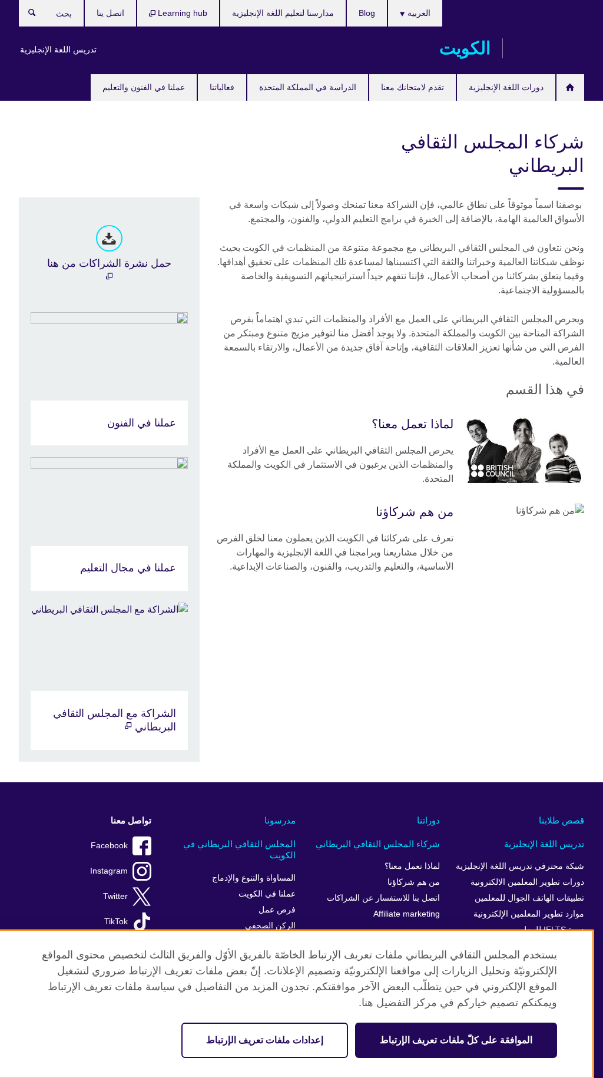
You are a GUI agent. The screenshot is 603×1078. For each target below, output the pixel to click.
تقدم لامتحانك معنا (412, 87)
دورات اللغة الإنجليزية (506, 87)
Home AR (570, 87)
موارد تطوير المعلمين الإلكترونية (528, 914)
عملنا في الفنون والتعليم (143, 87)
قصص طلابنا (561, 820)
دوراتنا (428, 820)
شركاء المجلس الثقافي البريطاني (378, 844)
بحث (26, 15)
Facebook (109, 845)
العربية (417, 13)
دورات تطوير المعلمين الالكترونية (527, 882)
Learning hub (181, 13)
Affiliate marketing (406, 914)
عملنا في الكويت (267, 893)
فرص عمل (277, 909)
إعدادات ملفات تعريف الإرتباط (264, 1040)
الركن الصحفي (270, 925)
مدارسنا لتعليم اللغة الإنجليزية (283, 13)
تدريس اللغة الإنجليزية (58, 49)
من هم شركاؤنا (413, 882)
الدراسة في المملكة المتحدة (307, 87)
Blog (367, 13)
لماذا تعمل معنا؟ (412, 866)
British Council (549, 48)
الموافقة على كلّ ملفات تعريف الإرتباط (456, 1040)
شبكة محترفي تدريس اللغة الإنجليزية (520, 866)
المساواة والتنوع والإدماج (254, 878)
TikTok (116, 921)
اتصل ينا (110, 13)
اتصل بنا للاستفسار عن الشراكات (383, 898)
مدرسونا (280, 820)
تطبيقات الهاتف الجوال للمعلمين (529, 898)
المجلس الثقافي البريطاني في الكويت (239, 850)
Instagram (109, 871)
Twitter (115, 896)
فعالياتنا (222, 87)
